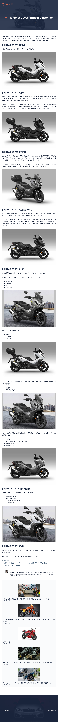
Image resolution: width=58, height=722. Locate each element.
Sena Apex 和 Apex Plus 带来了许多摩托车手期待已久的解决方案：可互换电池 (27, 683)
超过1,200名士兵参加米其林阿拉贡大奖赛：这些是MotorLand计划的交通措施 (26, 599)
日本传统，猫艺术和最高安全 (12, 565)
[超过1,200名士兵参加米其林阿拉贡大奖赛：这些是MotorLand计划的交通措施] (29, 596)
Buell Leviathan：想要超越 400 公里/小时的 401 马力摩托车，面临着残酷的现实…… (28, 662)
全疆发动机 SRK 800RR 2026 (11, 642)
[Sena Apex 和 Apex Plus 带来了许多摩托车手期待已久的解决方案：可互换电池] (29, 679)
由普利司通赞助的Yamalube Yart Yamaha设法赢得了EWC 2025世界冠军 (25, 563)
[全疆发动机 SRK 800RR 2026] (29, 638)
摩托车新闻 (7, 560)
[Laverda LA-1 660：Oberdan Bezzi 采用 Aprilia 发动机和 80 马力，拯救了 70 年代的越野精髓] (29, 616)
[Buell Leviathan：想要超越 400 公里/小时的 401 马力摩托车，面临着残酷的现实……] (29, 659)
